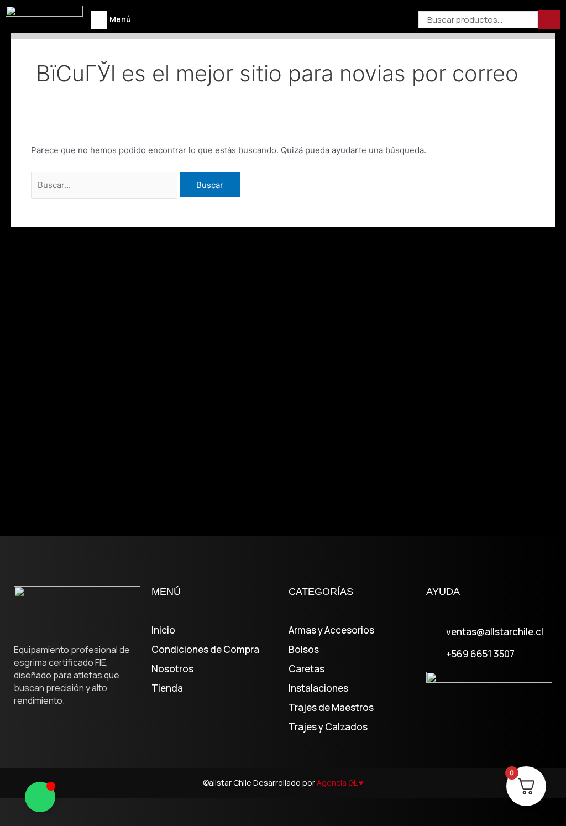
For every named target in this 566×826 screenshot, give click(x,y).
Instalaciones (318, 688)
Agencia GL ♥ (340, 782)
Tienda (167, 688)
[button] (99, 20)
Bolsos (304, 649)
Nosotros (172, 669)
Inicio (163, 630)
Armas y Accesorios (331, 630)
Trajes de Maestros (331, 707)
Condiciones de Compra (205, 649)
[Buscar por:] (105, 185)
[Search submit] (549, 19)
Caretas (306, 669)
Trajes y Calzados (328, 727)
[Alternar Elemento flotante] (40, 797)
